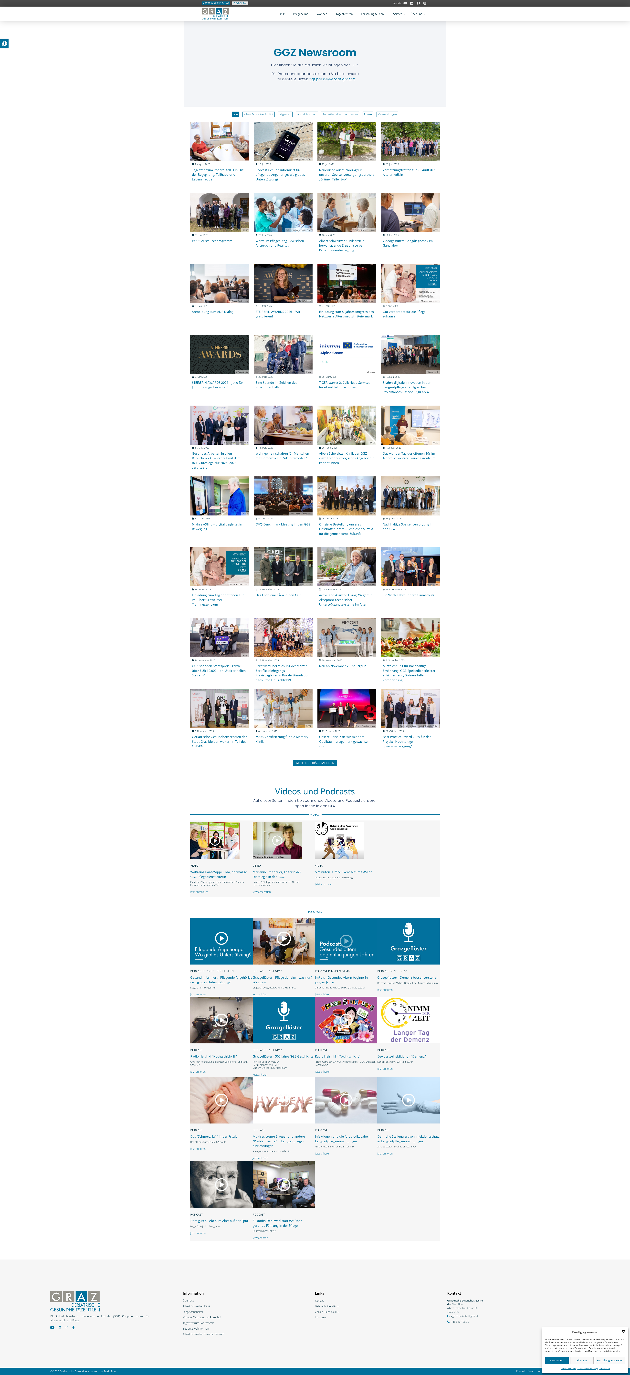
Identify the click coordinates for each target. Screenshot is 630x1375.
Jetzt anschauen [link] (199, 892)
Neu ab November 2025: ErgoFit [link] (342, 666)
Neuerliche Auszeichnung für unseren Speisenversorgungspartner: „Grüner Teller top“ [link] (346, 174)
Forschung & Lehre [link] (373, 14)
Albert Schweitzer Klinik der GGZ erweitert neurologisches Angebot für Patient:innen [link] (346, 458)
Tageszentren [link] (344, 14)
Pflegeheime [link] (300, 14)
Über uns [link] (416, 14)
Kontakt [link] (319, 1300)
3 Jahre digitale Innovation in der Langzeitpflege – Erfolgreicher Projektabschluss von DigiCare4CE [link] (407, 387)
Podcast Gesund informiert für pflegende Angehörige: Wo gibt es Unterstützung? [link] (280, 174)
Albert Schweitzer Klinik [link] (196, 1306)
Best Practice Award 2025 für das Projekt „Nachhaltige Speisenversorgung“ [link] (407, 741)
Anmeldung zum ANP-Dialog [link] (212, 312)
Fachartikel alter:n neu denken (340, 114)
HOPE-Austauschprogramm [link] (212, 241)
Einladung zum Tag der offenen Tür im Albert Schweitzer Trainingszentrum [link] (218, 600)
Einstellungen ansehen (610, 1360)
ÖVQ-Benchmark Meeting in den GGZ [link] (283, 524)
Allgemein (285, 114)
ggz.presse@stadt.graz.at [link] (332, 79)
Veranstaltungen (387, 114)
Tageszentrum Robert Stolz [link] (198, 1323)
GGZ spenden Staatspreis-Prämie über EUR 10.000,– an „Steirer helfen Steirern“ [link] (219, 670)
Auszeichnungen (306, 114)
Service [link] (397, 14)
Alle (235, 114)
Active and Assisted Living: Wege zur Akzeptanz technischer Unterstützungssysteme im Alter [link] (345, 600)
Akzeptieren (557, 1360)
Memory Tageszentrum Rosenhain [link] (202, 1317)
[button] (623, 1332)
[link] (4, 43)
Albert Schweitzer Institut (258, 114)
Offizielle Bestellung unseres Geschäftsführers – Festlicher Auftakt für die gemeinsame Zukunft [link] (346, 529)
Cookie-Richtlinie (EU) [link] (327, 1312)
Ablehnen (582, 1360)
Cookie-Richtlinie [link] (568, 1368)
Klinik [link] (281, 14)
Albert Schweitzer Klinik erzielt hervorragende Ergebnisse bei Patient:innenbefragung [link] (341, 245)
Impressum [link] (604, 1368)
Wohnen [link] (322, 14)
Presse (368, 114)
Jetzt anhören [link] (198, 994)
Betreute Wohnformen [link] (196, 1328)
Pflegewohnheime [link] (193, 1312)
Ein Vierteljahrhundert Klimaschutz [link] (408, 595)
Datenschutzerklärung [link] (588, 1368)
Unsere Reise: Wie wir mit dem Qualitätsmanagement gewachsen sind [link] (344, 741)
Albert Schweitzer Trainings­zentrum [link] (203, 1334)
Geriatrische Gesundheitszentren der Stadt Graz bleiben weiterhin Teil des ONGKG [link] (219, 741)
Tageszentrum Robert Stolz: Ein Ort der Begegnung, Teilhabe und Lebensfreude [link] (217, 174)
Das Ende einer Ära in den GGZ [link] (278, 595)
